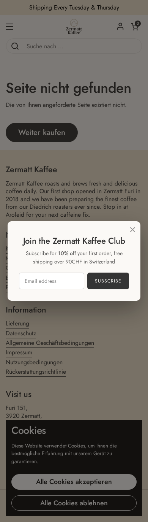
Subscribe (108, 281)
